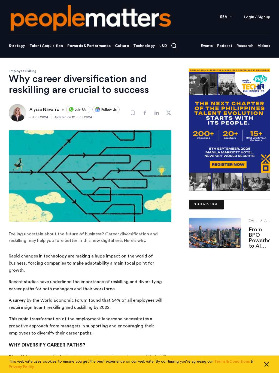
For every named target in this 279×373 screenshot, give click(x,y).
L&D (163, 46)
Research (244, 46)
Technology (144, 46)
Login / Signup (257, 17)
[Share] (144, 113)
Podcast (224, 46)
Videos (264, 46)
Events (207, 46)
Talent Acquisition (46, 46)
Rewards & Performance (89, 46)
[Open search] (174, 45)
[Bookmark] (132, 113)
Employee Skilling (22, 71)
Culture (122, 46)
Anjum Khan (269, 223)
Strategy (17, 46)
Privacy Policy (21, 367)
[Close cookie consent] (266, 364)
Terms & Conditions (232, 361)
